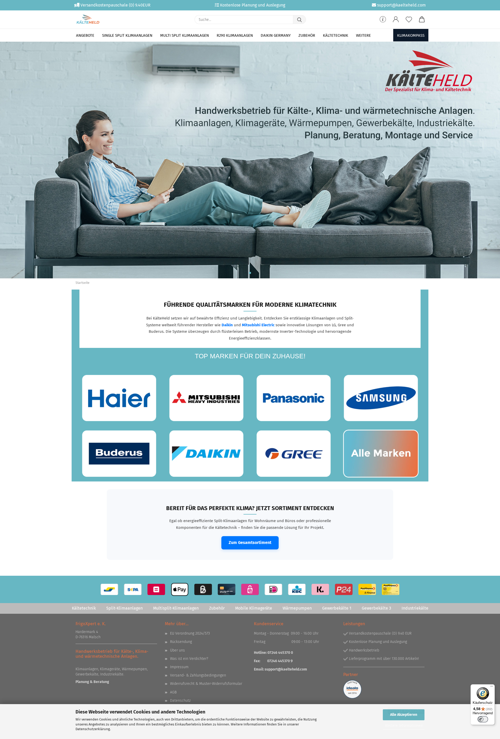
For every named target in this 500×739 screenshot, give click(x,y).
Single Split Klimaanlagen (127, 35)
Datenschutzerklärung (93, 729)
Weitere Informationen (404, 725)
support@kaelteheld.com (286, 669)
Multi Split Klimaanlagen (184, 35)
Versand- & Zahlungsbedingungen (198, 675)
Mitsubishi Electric (258, 325)
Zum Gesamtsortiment (250, 542)
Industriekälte (415, 608)
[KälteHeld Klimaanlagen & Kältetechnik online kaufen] (88, 19)
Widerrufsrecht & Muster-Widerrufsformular (206, 683)
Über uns (177, 650)
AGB (173, 692)
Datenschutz (180, 700)
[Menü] (492, 687)
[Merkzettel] (408, 19)
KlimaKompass (410, 35)
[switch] (483, 719)
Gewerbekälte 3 (376, 608)
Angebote (85, 35)
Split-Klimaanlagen (124, 608)
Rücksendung (181, 642)
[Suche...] (299, 19)
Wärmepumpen (297, 608)
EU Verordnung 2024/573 (190, 633)
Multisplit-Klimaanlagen (176, 608)
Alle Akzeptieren (403, 714)
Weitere (363, 35)
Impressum (179, 667)
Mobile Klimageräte (253, 608)
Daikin (227, 325)
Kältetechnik (335, 35)
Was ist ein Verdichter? (189, 658)
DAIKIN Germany (276, 35)
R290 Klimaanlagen (235, 35)
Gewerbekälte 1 (336, 608)
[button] (395, 19)
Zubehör (306, 35)
